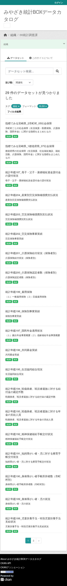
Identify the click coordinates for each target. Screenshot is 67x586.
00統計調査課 (29, 35)
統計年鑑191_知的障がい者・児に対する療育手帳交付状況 (33, 455)
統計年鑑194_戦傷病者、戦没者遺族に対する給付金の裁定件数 (33, 390)
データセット (17, 57)
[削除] (18, 106)
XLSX (9, 136)
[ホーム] (5, 35)
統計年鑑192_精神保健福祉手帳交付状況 (29, 434)
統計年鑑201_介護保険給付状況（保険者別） (31, 253)
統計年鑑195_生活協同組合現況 (23, 369)
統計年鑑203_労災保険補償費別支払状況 (29, 214)
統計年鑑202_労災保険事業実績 (23, 234)
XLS (15, 136)
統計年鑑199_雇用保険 (18, 292)
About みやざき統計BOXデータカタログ (20, 558)
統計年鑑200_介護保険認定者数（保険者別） (31, 272)
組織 (13, 35)
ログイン (58, 2)
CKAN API (5, 563)
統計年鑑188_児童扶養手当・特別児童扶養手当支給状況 (33, 520)
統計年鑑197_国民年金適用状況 (23, 330)
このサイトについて (42, 57)
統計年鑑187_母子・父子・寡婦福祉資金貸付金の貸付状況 (33, 173)
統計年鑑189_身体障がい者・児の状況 (27, 499)
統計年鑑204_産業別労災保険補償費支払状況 (31, 195)
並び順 (8, 82)
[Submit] (57, 71)
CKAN (6, 579)
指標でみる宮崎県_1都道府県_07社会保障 (29, 146)
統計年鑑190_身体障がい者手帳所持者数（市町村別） (33, 477)
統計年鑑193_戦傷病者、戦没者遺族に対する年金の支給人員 (33, 412)
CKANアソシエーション (12, 567)
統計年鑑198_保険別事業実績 (22, 311)
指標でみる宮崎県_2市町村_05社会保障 (28, 123)
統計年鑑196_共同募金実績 (21, 350)
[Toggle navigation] (7, 25)
